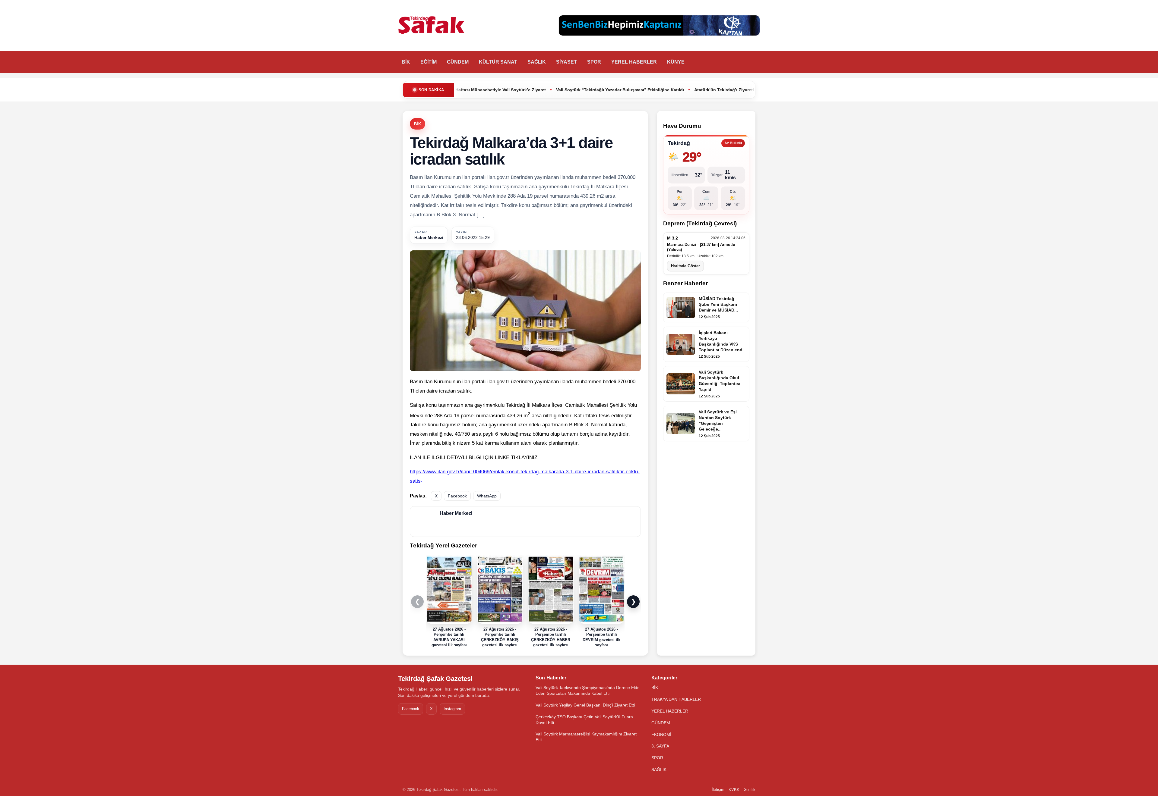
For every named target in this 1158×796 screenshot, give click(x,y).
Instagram (452, 709)
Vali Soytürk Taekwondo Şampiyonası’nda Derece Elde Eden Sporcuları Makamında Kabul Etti (588, 690)
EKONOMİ (661, 734)
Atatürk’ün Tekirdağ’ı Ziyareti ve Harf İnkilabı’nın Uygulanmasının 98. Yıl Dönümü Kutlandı (699, 89)
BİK (406, 61)
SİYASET (566, 61)
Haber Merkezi (428, 237)
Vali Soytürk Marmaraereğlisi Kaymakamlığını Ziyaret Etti (586, 737)
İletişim (718, 789)
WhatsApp (487, 496)
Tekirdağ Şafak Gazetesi (435, 678)
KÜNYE (676, 61)
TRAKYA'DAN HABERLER (676, 699)
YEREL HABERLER (634, 61)
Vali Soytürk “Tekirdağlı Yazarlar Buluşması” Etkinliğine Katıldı (532, 89)
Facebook (457, 496)
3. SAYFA (660, 746)
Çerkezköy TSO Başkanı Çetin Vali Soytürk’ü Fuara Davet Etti (584, 719)
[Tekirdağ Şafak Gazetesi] (431, 25)
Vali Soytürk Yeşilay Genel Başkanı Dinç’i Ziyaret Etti (585, 705)
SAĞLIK (536, 61)
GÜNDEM (458, 61)
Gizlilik (749, 789)
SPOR (594, 61)
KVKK (734, 789)
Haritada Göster (685, 266)
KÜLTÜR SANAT (498, 61)
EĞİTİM (428, 61)
